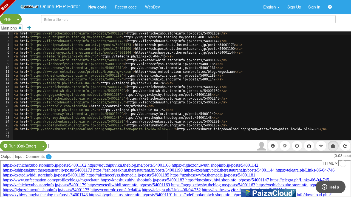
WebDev (152, 7)
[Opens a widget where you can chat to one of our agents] (330, 187)
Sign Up (294, 7)
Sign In (314, 7)
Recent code (126, 7)
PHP (7, 19)
